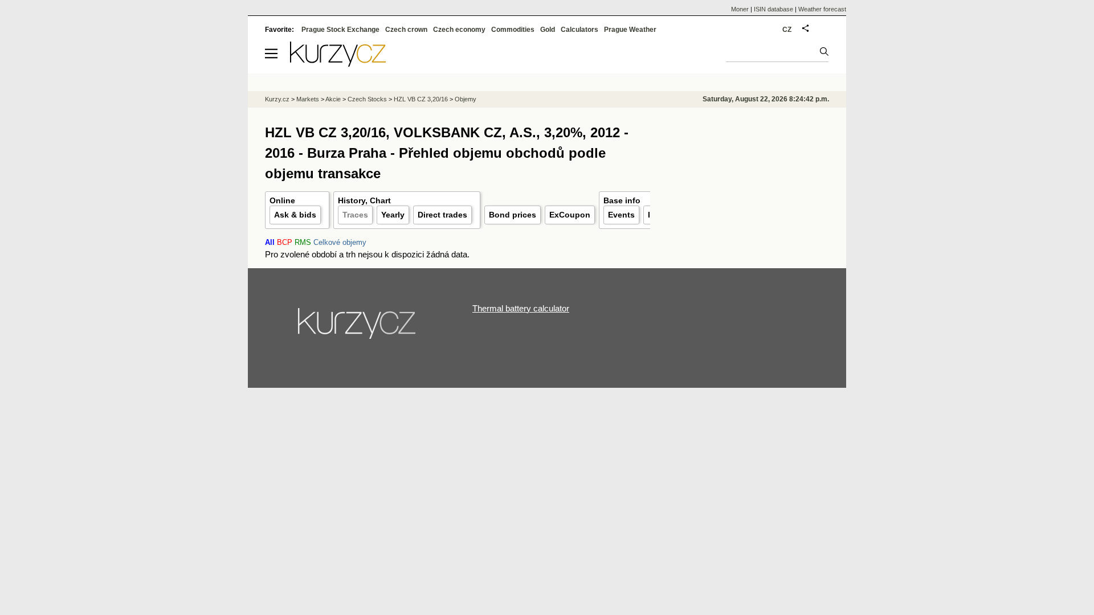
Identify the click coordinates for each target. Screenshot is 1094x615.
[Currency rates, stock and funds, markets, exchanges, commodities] (338, 63)
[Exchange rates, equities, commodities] (358, 328)
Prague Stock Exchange (340, 30)
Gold (547, 30)
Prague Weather (630, 30)
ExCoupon (569, 214)
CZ (786, 30)
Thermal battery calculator (520, 308)
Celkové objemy (339, 243)
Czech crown (406, 30)
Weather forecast (822, 9)
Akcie (333, 99)
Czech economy (459, 30)
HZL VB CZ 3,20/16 (421, 99)
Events (621, 214)
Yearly (393, 214)
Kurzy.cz (277, 99)
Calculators (579, 30)
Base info (621, 200)
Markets (307, 99)
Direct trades (442, 214)
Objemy (465, 99)
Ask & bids (295, 214)
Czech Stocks (367, 99)
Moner (740, 9)
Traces (355, 214)
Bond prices (512, 214)
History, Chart (364, 200)
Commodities (512, 30)
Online (282, 200)
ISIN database (773, 9)
